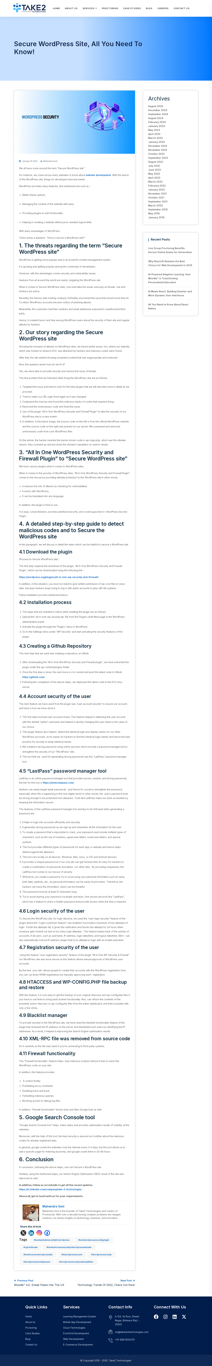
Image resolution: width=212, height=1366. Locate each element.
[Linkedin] (31, 1233)
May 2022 (154, 173)
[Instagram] (39, 1233)
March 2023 (155, 138)
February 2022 (157, 185)
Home (56, 8)
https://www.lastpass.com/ (58, 782)
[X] (23, 1233)
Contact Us (182, 8)
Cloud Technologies (74, 1327)
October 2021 (156, 197)
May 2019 (154, 213)
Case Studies (132, 8)
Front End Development (76, 1333)
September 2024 (158, 114)
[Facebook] (47, 1233)
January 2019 (156, 217)
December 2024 (157, 110)
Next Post (106, 1283)
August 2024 (155, 118)
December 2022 (157, 145)
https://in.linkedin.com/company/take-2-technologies (50, 1189)
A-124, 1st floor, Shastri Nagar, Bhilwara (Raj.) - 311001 (127, 1320)
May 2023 (154, 130)
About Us (71, 8)
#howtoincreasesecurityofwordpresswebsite (69, 1247)
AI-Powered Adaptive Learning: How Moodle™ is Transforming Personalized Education (169, 278)
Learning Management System (79, 1316)
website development (98, 175)
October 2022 (156, 153)
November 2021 (157, 193)
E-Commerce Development (78, 1344)
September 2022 (158, 157)
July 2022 (154, 165)
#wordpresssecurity (101, 1254)
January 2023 (156, 142)
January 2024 (156, 126)
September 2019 (158, 209)
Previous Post (39, 1283)
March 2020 (155, 205)
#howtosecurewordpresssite (38, 1254)
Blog (149, 8)
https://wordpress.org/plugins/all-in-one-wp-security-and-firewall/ (58, 577)
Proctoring (110, 8)
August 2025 (155, 106)
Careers (162, 8)
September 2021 (157, 201)
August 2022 (155, 161)
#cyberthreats (31, 1247)
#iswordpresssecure (71, 1254)
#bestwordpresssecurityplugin (93, 1240)
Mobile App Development (77, 1322)
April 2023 (154, 134)
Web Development (73, 1339)
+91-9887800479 (125, 1339)
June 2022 (154, 169)
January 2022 (156, 189)
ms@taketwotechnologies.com (131, 1332)
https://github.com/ (33, 677)
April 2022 (154, 177)
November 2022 (157, 149)
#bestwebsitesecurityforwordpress (51, 1240)
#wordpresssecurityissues (37, 1262)
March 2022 (155, 181)
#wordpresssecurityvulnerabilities (76, 1262)
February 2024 (157, 122)
